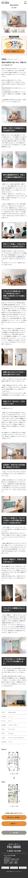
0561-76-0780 (15, 851)
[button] (6, 30)
